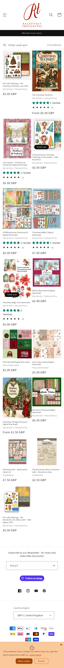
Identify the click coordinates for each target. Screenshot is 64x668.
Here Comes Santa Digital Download (43, 363)
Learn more (35, 654)
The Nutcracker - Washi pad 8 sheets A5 (15, 470)
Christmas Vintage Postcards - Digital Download (15, 423)
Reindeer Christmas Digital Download (43, 411)
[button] (5, 15)
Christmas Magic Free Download (16, 302)
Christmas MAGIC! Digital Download (42, 233)
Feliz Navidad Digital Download (16, 362)
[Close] (61, 644)
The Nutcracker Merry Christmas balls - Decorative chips (45, 470)
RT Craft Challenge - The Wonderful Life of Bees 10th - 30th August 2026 (17, 519)
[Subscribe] (53, 565)
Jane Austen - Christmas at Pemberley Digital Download (15, 163)
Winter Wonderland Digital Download (43, 291)
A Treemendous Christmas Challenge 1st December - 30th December (45, 157)
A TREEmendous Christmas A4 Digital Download (15, 233)
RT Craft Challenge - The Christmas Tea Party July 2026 (15, 84)
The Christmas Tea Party (42, 95)
